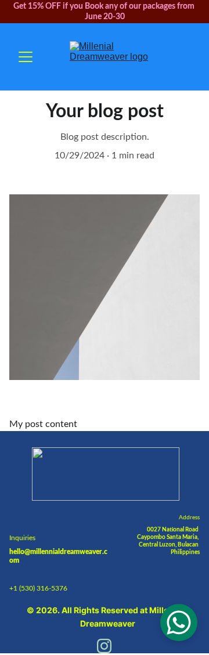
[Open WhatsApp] (178, 622)
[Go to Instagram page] (104, 646)
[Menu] (26, 57)
